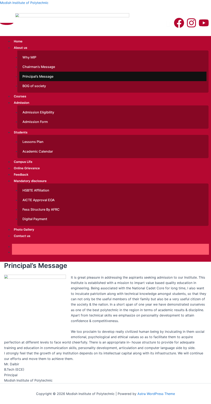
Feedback (21, 174)
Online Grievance (27, 168)
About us (20, 48)
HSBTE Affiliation (35, 190)
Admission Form (35, 122)
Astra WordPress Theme (156, 394)
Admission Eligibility (38, 112)
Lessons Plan (32, 142)
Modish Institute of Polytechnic (24, 3)
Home (18, 41)
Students (20, 132)
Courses (20, 96)
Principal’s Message (37, 76)
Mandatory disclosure (30, 181)
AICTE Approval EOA (38, 200)
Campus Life (23, 162)
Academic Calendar (37, 151)
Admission (21, 103)
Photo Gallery (24, 229)
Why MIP (29, 57)
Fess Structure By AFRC (41, 209)
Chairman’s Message (38, 67)
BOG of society (34, 86)
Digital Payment (34, 219)
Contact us (22, 236)
